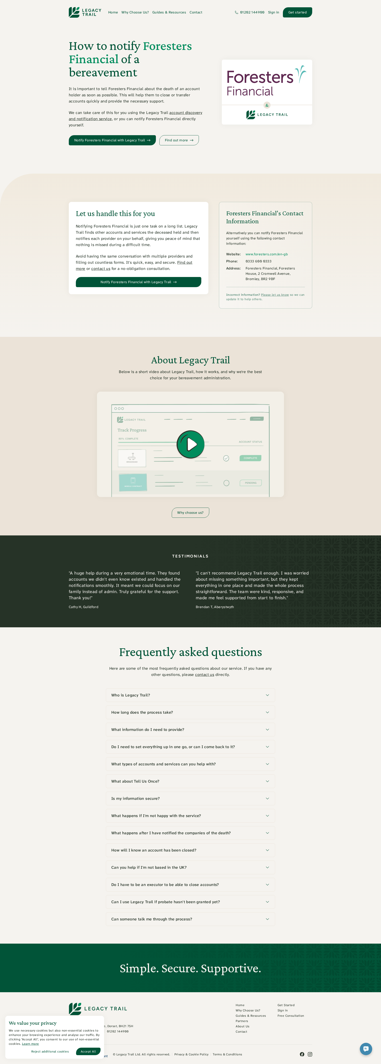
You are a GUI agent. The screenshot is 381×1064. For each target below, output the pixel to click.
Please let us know (275, 295)
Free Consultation (291, 1016)
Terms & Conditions (227, 1054)
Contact (196, 12)
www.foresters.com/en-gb (267, 254)
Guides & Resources (169, 12)
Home (113, 12)
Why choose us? (190, 512)
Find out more (176, 140)
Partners (242, 1021)
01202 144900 (252, 12)
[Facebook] (302, 1054)
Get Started (286, 1005)
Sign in (273, 12)
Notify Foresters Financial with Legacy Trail (136, 282)
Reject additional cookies (50, 1051)
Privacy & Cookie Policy (191, 1054)
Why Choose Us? (135, 12)
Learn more (30, 1044)
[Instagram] (310, 1054)
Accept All (88, 1051)
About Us (242, 1026)
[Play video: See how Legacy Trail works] (190, 444)
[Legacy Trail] (85, 12)
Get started (297, 12)
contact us (100, 268)
